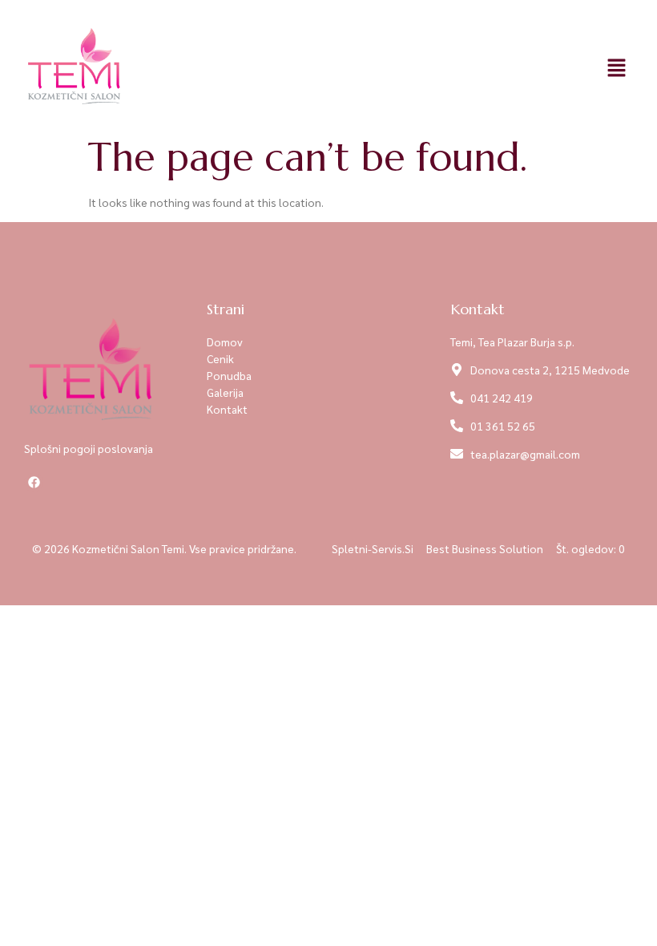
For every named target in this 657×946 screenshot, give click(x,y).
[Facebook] (33, 482)
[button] (617, 68)
